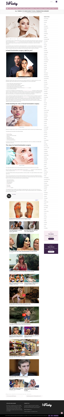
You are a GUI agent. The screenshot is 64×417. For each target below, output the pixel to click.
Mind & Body (46, 155)
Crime (46, 63)
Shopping (46, 192)
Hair (45, 108)
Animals (46, 20)
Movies (24, 8)
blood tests (29, 169)
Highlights (46, 119)
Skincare (46, 194)
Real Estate (46, 181)
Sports (46, 196)
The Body (46, 207)
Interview (46, 136)
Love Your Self (47, 147)
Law (45, 138)
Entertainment (41, 8)
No (51, 415)
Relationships (32, 8)
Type (45, 218)
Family (46, 80)
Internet (46, 134)
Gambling (46, 93)
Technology (46, 205)
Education (46, 74)
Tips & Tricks (46, 211)
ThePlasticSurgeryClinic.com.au (27, 90)
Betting (46, 31)
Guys (45, 106)
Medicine (46, 153)
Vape (45, 220)
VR (45, 226)
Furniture (46, 89)
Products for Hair (47, 179)
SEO (45, 190)
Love (27, 8)
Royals (50, 8)
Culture (46, 67)
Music (46, 164)
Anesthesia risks (9, 133)
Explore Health (51, 238)
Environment (46, 78)
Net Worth (46, 168)
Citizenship (46, 52)
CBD (45, 46)
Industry (46, 132)
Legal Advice (46, 140)
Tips (45, 209)
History (46, 121)
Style (36, 8)
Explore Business (51, 251)
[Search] (56, 1)
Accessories (46, 18)
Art (45, 24)
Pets (45, 175)
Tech (45, 203)
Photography (47, 177)
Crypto (46, 65)
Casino (46, 44)
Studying (46, 198)
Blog (45, 35)
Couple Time (46, 59)
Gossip (46, 102)
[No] (62, 415)
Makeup (46, 149)
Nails (45, 166)
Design (46, 69)
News (13, 8)
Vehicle (46, 222)
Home (10, 8)
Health (17, 8)
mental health (26, 87)
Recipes (46, 183)
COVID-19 (46, 61)
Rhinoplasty (8, 184)
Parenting (45, 8)
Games (46, 95)
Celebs (21, 8)
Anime (46, 22)
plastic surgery (17, 41)
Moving (46, 162)
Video (46, 224)
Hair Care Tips (47, 110)
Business (46, 37)
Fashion (46, 82)
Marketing (46, 151)
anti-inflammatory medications (19, 170)
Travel (53, 8)
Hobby (46, 123)
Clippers (46, 54)
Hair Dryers (46, 112)
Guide (46, 104)
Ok (49, 415)
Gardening (46, 97)
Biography (46, 33)
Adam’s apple (8, 187)
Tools (45, 213)
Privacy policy (56, 415)
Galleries (46, 91)
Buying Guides (47, 39)
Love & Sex (46, 145)
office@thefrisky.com (29, 409)
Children (46, 50)
